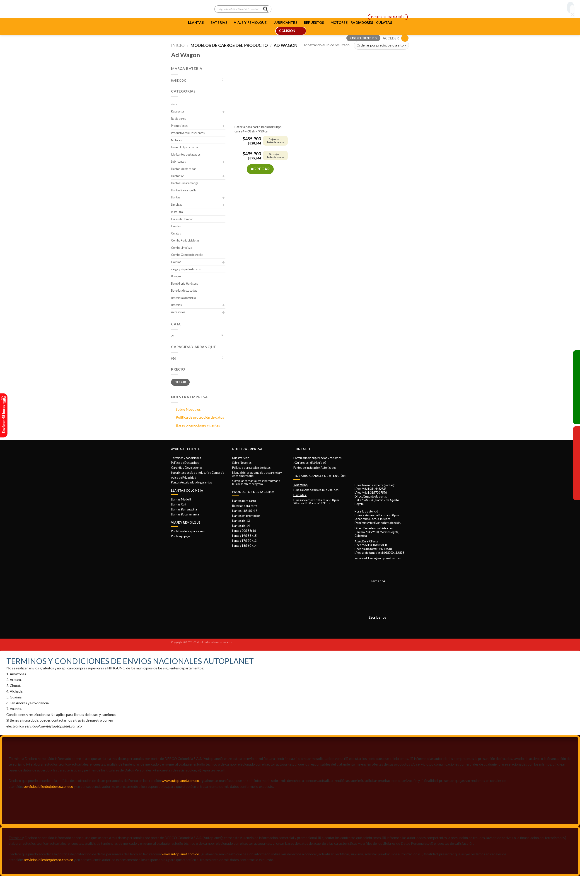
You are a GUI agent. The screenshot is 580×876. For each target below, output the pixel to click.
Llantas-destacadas (183, 169)
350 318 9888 (378, 545)
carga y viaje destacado (186, 269)
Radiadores (178, 118)
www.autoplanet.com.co (180, 780)
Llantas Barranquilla (183, 190)
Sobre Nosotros (188, 409)
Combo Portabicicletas (185, 240)
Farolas (176, 226)
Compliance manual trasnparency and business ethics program (256, 482)
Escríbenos (377, 617)
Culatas (176, 233)
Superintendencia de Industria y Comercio (197, 472)
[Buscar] (265, 9)
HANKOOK (178, 80)
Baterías (218, 22)
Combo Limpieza (181, 247)
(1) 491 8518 (384, 549)
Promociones (179, 125)
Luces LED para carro (184, 147)
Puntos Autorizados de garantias (191, 482)
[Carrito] (404, 38)
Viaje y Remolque (250, 22)
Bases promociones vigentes (198, 425)
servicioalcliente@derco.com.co (48, 786)
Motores (176, 140)
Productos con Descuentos (188, 133)
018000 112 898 (394, 552)
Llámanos (377, 581)
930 (173, 358)
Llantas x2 (177, 176)
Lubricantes (178, 161)
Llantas (196, 22)
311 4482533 (378, 488)
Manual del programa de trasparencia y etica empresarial (257, 474)
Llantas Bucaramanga (184, 183)
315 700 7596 (378, 492)
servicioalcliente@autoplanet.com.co (378, 558)
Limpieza (176, 204)
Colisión (176, 262)
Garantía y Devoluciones (186, 467)
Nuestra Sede (240, 458)
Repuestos (177, 111)
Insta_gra (177, 212)
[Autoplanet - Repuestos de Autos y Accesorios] (189, 9)
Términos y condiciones (186, 458)
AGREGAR (260, 168)
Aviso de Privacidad (183, 477)
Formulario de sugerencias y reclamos (317, 458)
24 (172, 336)
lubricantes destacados (186, 154)
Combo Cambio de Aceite (187, 254)
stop (173, 104)
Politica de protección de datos (200, 417)
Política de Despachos (185, 462)
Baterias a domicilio (183, 298)
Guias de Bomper (182, 219)
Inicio (178, 45)
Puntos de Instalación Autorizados (314, 467)
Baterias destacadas (184, 290)
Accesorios (178, 312)
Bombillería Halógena (184, 283)
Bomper (176, 276)
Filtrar (180, 382)
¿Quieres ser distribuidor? (309, 462)
